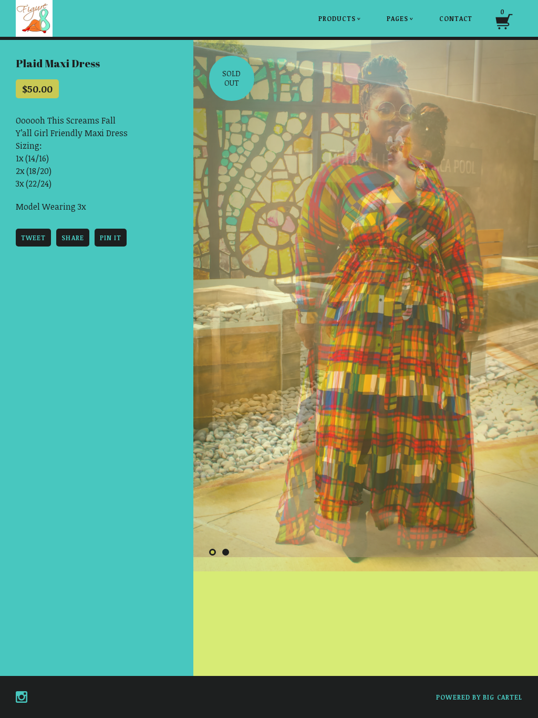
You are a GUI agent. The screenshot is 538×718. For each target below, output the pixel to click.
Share (72, 237)
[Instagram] (21, 697)
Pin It (110, 237)
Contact (455, 18)
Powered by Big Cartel (479, 697)
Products (339, 18)
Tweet (33, 237)
